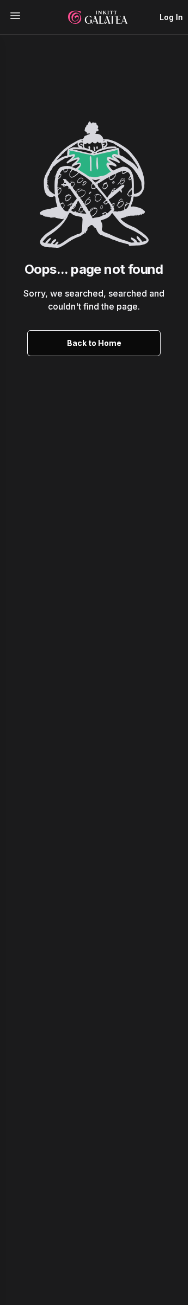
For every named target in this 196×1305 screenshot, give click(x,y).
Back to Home (94, 343)
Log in (171, 17)
